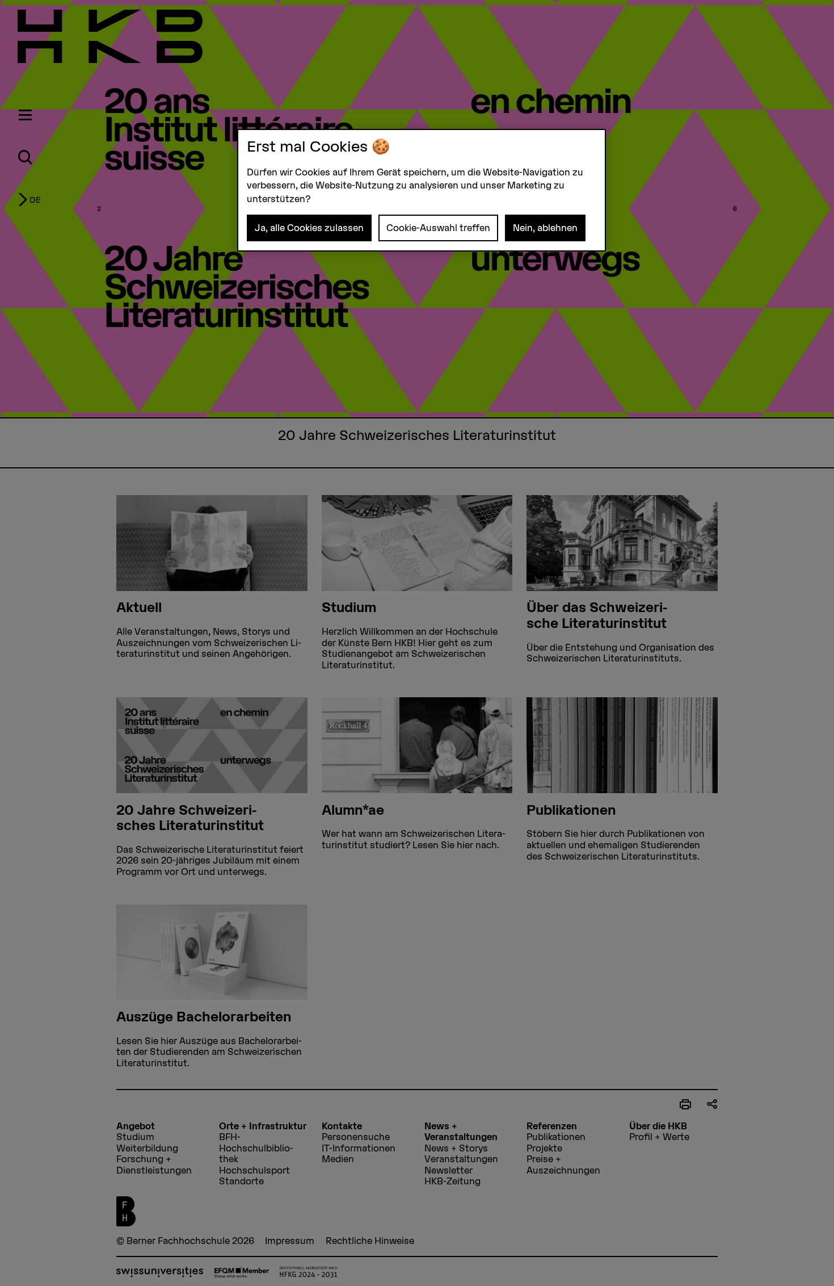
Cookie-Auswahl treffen (438, 228)
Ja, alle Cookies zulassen (309, 228)
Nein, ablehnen (545, 228)
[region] (421, 190)
